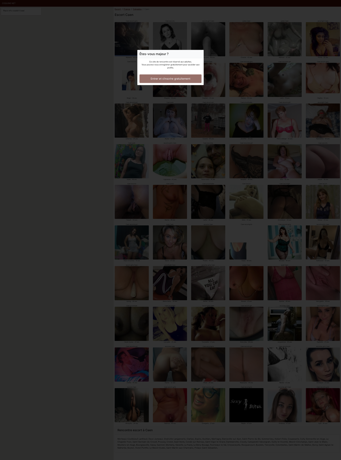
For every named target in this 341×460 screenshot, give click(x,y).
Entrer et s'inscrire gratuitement (170, 78)
